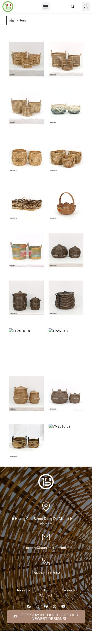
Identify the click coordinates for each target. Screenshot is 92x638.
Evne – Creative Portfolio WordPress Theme (52, 637)
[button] (46, 6)
